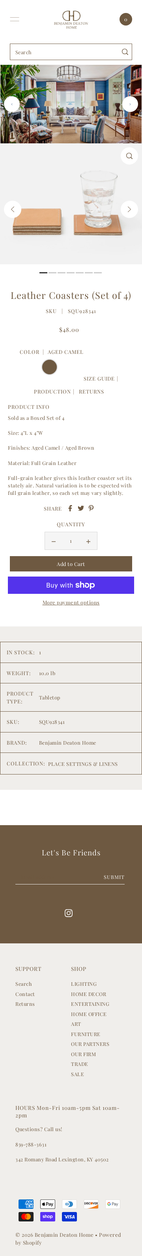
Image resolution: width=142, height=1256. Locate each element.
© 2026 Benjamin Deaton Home (55, 1234)
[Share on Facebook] (70, 508)
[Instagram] (69, 912)
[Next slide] (130, 104)
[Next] (129, 209)
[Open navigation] (14, 19)
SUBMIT (114, 876)
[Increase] (88, 540)
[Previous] (12, 209)
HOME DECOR (88, 994)
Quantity (71, 524)
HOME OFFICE (89, 1014)
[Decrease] (53, 540)
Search (23, 983)
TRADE (79, 1063)
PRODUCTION (52, 391)
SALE (77, 1074)
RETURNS (91, 391)
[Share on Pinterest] (91, 508)
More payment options (71, 602)
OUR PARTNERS (90, 1043)
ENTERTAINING (90, 1003)
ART (76, 1023)
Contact (25, 994)
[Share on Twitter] (81, 508)
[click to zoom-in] (129, 156)
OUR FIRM (83, 1054)
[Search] (125, 51)
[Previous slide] (12, 104)
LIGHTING (84, 983)
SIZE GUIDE (99, 378)
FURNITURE (86, 1034)
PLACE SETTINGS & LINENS (83, 763)
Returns (25, 1003)
